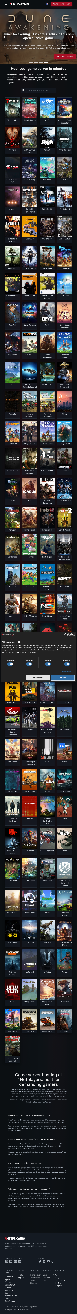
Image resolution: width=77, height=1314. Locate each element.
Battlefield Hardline (12, 240)
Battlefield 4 (65, 209)
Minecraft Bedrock (47, 587)
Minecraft (30, 586)
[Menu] (7, 4)
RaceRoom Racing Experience (12, 732)
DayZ (47, 325)
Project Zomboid (47, 702)
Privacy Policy (23, 1307)
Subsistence (12, 913)
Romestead (12, 762)
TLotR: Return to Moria (65, 943)
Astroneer (47, 179)
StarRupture (30, 880)
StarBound (12, 880)
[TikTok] (53, 1261)
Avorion (12, 209)
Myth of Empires (30, 616)
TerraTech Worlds (65, 914)
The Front (30, 942)
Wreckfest (30, 1031)
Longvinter (29, 557)
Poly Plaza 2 (30, 702)
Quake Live (64, 702)
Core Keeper (65, 268)
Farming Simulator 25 (47, 415)
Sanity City (12, 791)
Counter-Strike (12, 295)
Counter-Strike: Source (47, 296)
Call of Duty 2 (64, 239)
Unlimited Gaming (12, 973)
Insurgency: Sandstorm (47, 501)
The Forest (12, 942)
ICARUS (29, 500)
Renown (29, 729)
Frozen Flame (47, 444)
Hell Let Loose (47, 471)
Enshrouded (47, 384)
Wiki (44, 1280)
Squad (64, 851)
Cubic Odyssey (29, 325)
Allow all (63, 678)
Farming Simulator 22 (30, 415)
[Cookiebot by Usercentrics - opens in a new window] (66, 634)
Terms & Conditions (11, 1307)
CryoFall (12, 325)
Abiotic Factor (30, 120)
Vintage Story (29, 1002)
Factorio (12, 414)
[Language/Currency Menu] (47, 4)
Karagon (12, 530)
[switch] (29, 664)
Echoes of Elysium (65, 356)
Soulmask (30, 851)
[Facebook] (45, 1261)
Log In (20, 1275)
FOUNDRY (12, 444)
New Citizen (47, 616)
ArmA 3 (47, 150)
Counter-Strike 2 (30, 295)
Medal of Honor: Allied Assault (64, 558)
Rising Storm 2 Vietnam (47, 730)
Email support (48, 1275)
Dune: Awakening (47, 356)
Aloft (47, 120)
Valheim (64, 972)
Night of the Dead (65, 617)
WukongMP (65, 1031)
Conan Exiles (47, 268)
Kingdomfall (47, 530)
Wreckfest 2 (47, 1031)
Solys (64, 818)
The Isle (47, 942)
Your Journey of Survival (12, 1059)
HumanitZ (65, 471)
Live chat (46, 1278)
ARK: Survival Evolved (29, 151)
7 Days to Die (12, 120)
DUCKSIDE (29, 355)
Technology (60, 1280)
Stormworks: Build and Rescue (64, 883)
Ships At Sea (64, 791)
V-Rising (47, 972)
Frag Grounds (29, 444)
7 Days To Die (11, 1296)
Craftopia (65, 295)
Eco (12, 384)
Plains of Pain (12, 702)
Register (20, 1278)
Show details (66, 671)
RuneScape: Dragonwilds (30, 763)
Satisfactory (30, 791)
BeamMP (30, 239)
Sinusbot (29, 818)
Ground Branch (12, 471)
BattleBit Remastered (30, 210)
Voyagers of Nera (47, 1003)
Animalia (12, 150)
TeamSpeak (30, 913)
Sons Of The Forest (12, 852)
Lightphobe (12, 557)
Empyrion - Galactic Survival (30, 385)
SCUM (47, 791)
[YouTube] (49, 1261)
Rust (47, 762)
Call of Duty (47, 239)
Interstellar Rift (65, 500)
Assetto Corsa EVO (12, 180)
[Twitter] (40, 1261)
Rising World (65, 729)
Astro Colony (29, 179)
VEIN (12, 1002)
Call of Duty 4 (12, 268)
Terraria (47, 913)
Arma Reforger (65, 150)
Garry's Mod (65, 444)
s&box (64, 762)
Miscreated (64, 586)
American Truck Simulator (64, 121)
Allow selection (38, 678)
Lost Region (47, 557)
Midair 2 (12, 586)
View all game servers (62, 4)
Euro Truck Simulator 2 (64, 385)
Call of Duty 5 (30, 268)
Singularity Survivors (12, 819)
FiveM (64, 414)
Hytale (12, 500)
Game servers (35, 1275)
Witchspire (12, 1031)
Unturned (30, 972)
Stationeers (47, 880)
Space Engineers (47, 851)
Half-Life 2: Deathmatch (30, 472)
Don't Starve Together (64, 326)
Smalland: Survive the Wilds (47, 821)
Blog (57, 1278)
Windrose (65, 1002)
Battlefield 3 (47, 209)
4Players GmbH (12, 1310)
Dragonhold (12, 355)
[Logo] (19, 3)
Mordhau (12, 616)
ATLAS (65, 179)
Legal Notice (33, 1307)
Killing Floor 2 (29, 530)
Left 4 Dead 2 (64, 530)
